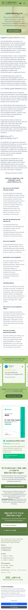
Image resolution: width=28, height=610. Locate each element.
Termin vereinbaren (14, 31)
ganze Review (10, 377)
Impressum (3, 572)
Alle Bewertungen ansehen (14, 396)
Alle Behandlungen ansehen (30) (14, 486)
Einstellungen (14, 600)
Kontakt (8, 572)
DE (20, 3)
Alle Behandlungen (5, 570)
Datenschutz (13, 570)
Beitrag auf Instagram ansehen (14, 173)
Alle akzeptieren (14, 604)
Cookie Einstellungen (21, 570)
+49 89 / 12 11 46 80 (10, 530)
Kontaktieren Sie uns (7, 499)
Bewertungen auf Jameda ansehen (11, 456)
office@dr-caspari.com (8, 558)
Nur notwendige (14, 607)
